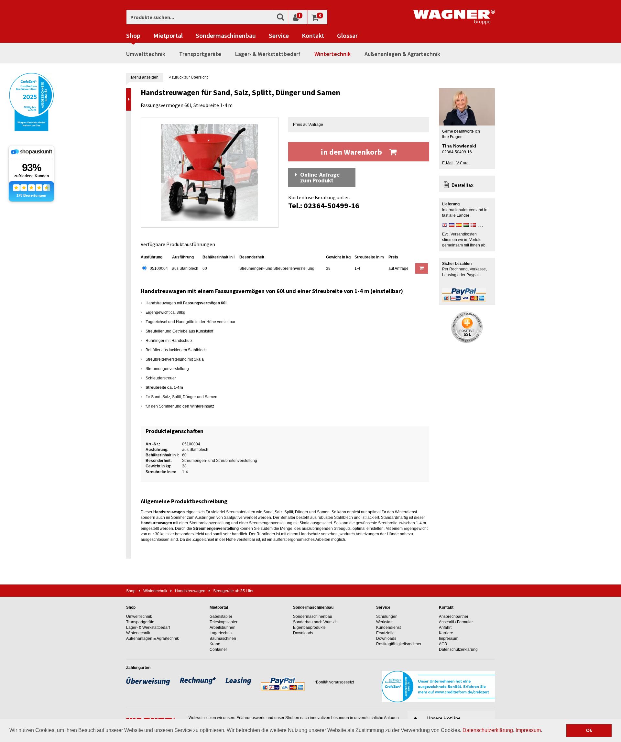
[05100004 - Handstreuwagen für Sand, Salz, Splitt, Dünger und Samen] (209, 172)
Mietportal (168, 35)
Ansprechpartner (453, 616)
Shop (133, 35)
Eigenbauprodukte (309, 627)
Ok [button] (589, 730)
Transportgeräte (200, 54)
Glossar (347, 35)
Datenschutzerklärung (488, 730)
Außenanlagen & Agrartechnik (402, 54)
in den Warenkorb (352, 152)
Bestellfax (463, 185)
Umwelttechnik (145, 54)
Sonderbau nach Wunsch (315, 622)
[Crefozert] (31, 101)
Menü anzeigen (144, 77)
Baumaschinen (223, 638)
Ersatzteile (385, 633)
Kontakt (313, 35)
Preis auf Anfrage (308, 124)
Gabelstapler (221, 616)
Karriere (446, 633)
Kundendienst (388, 627)
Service (279, 35)
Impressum (528, 730)
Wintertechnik (332, 54)
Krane (215, 644)
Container (218, 649)
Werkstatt (384, 622)
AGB (443, 644)
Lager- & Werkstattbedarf (267, 54)
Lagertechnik (221, 633)
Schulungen (387, 616)
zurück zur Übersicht (189, 77)
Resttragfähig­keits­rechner (398, 644)
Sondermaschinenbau (226, 35)
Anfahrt (445, 627)
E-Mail (447, 163)
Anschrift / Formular (456, 622)
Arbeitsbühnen (222, 627)
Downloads (303, 633)
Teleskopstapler (223, 622)
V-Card (462, 163)
